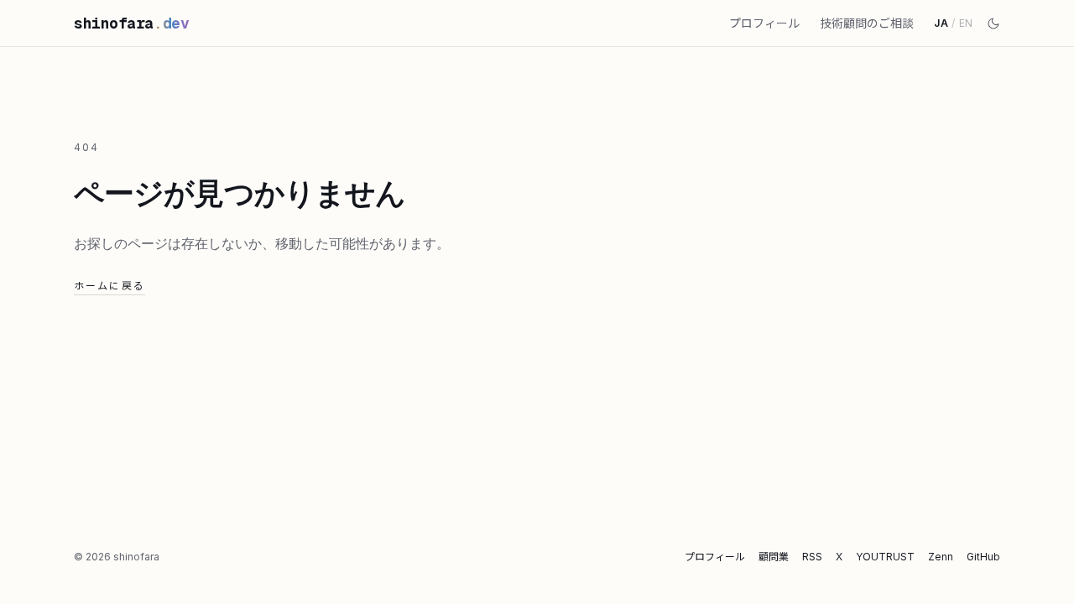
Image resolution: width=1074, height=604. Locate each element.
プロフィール (764, 23)
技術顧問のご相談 (867, 23)
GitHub (983, 556)
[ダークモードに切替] (993, 23)
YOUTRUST (885, 556)
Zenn (940, 556)
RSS (812, 556)
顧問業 (774, 556)
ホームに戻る (109, 285)
